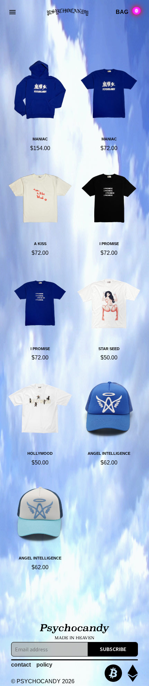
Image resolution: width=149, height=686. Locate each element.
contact (21, 665)
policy (44, 665)
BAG (127, 11)
